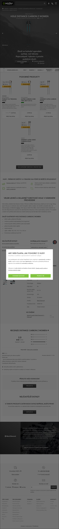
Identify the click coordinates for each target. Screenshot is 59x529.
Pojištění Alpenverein (40, 501)
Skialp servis (38, 505)
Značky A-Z (4, 508)
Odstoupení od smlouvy (17, 508)
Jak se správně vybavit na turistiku (10, 243)
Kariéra (3, 514)
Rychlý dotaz (52, 508)
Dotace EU (4, 516)
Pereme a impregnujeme (41, 508)
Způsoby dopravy (16, 512)
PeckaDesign (35, 526)
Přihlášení (48, 3)
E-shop (51, 503)
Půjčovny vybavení (40, 503)
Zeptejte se (29, 503)
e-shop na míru (29, 526)
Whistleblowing (5, 505)
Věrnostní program (16, 501)
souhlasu (32, 492)
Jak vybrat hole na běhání (8, 247)
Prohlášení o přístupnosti (17, 518)
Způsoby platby (16, 514)
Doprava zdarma (10, 183)
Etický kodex (4, 503)
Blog (3, 518)
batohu (18, 208)
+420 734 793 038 (44, 471)
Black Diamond (41, 300)
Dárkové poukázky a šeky (41, 510)
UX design (23, 526)
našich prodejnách (11, 189)
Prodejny (52, 501)
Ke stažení (29, 501)
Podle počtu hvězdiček (32, 349)
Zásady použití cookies (41, 268)
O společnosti (5, 501)
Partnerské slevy (16, 503)
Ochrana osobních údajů (14, 270)
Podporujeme (5, 512)
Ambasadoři (4, 510)
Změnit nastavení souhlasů (18, 521)
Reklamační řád (16, 510)
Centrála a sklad (53, 505)
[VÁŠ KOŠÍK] (52, 3)
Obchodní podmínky (16, 505)
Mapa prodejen (15, 474)
